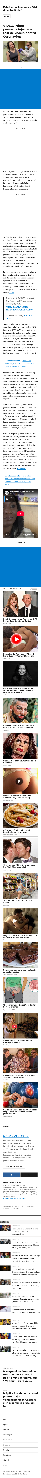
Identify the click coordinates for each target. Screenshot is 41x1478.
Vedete (6, 1430)
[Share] (11, 1174)
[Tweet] (29, 1174)
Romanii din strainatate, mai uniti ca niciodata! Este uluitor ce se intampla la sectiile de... (26, 1285)
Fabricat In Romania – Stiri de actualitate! (20, 9)
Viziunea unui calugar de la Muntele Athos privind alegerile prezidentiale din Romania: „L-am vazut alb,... (26, 1353)
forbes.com (21, 468)
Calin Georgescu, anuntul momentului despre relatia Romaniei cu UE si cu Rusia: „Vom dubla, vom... (26, 1245)
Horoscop (7, 1465)
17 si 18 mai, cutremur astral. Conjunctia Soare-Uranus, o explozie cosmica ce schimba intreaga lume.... (26, 1272)
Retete (6, 1450)
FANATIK (6, 1208)
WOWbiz (16, 1208)
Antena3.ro (30, 1206)
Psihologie (7, 1435)
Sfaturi (6, 1460)
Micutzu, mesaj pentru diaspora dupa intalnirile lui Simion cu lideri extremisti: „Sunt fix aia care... (26, 1258)
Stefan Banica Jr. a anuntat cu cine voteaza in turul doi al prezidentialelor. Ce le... (25, 1231)
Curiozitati (7, 1440)
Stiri (11, 1208)
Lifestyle (6, 1445)
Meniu (6, 16)
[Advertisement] (20, 89)
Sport (5, 1425)
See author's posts (14, 1166)
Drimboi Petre (16, 1135)
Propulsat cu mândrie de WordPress (15, 1474)
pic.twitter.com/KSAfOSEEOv (19, 310)
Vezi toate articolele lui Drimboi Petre (15, 1198)
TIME (11, 292)
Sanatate (7, 1455)
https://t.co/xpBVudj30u (17, 307)
